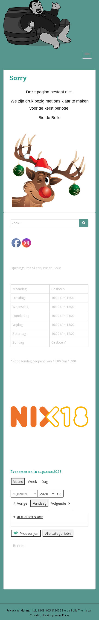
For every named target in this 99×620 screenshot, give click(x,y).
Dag (44, 481)
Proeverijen (29, 533)
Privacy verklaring (18, 610)
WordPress (62, 615)
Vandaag (40, 503)
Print (18, 546)
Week (32, 481)
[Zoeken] (83, 223)
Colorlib (35, 615)
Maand (18, 481)
